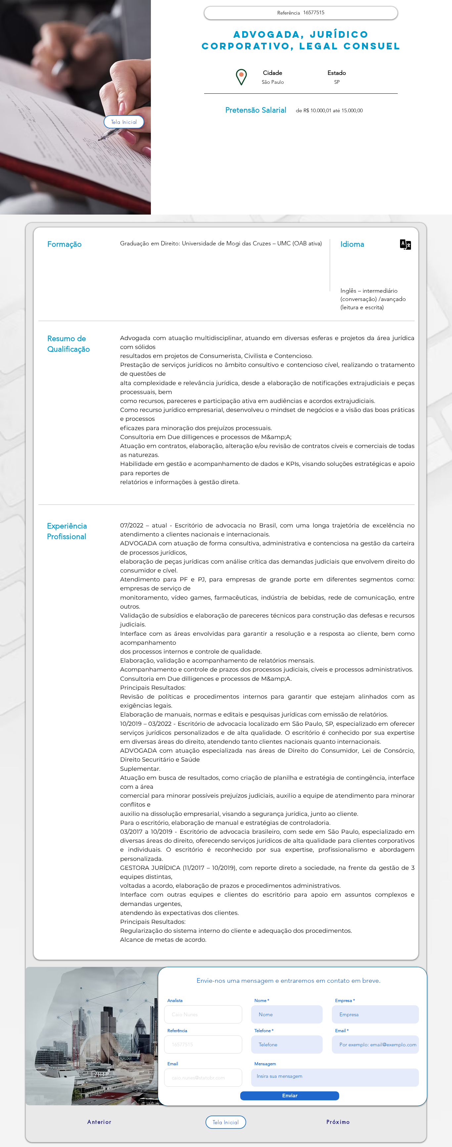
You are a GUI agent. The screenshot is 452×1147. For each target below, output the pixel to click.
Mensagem (265, 1064)
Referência (177, 1030)
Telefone (262, 1030)
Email (340, 1030)
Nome (260, 1000)
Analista (175, 1000)
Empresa (343, 1000)
